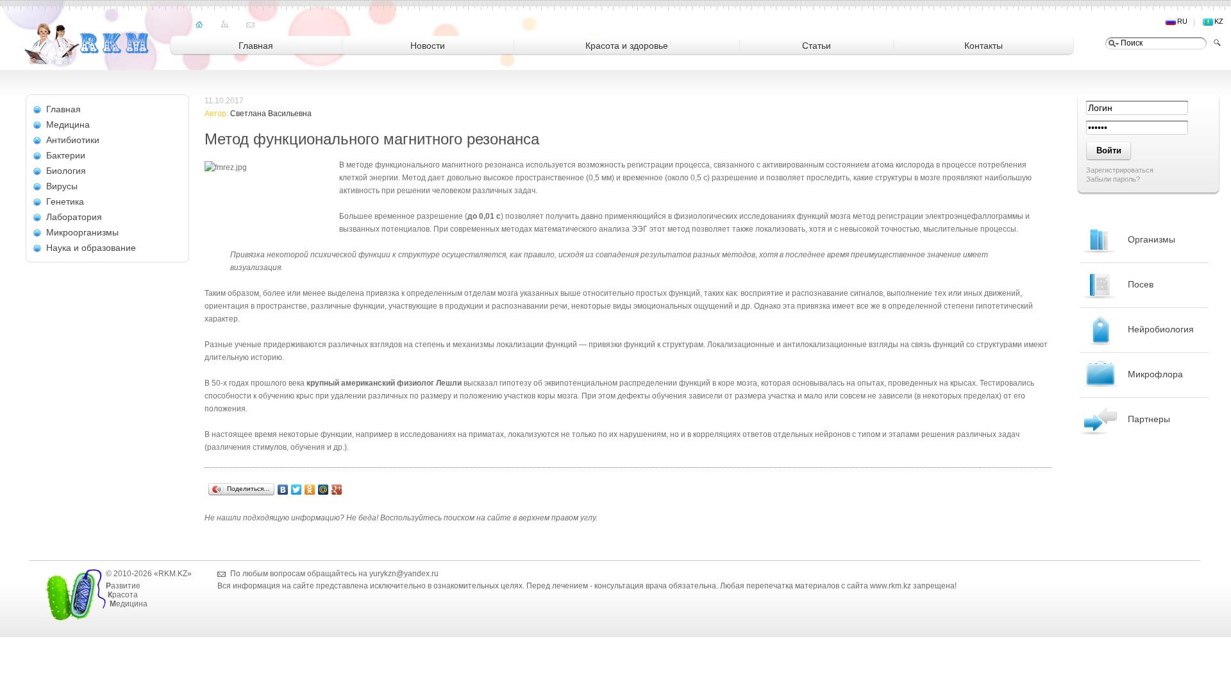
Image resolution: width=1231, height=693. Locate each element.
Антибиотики (72, 140)
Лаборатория (74, 217)
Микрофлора (1155, 374)
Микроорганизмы (82, 232)
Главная (63, 109)
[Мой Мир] (323, 489)
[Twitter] (296, 489)
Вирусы (62, 186)
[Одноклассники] (310, 489)
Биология (66, 171)
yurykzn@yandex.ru (404, 573)
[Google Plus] (337, 489)
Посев (1140, 284)
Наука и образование (91, 248)
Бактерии (65, 155)
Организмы (1151, 239)
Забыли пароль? (1113, 179)
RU (1182, 21)
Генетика (65, 201)
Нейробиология (1161, 329)
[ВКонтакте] (283, 489)
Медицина (68, 124)
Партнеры (1149, 419)
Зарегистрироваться (1119, 170)
